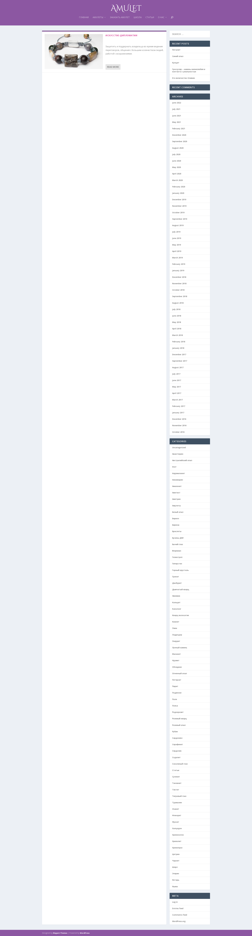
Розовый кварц (179, 718)
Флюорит (176, 815)
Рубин (175, 731)
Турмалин (177, 802)
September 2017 (179, 361)
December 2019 (179, 199)
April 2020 (176, 173)
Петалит (176, 50)
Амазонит (177, 486)
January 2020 (178, 193)
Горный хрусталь (180, 570)
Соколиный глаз (180, 764)
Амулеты (98, 17)
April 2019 (176, 251)
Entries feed (177, 908)
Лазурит (176, 641)
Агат (174, 467)
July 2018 (176, 309)
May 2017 (176, 386)
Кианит (175, 621)
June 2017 (176, 380)
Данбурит (177, 583)
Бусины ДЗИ (177, 538)
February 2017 (178, 406)
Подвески (176, 692)
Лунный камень (179, 647)
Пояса (175, 705)
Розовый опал (179, 725)
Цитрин (176, 854)
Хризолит (176, 841)
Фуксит (175, 822)
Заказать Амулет (120, 17)
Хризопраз (177, 847)
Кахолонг (176, 609)
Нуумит (175, 660)
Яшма (175, 886)
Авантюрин (177, 454)
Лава (174, 628)
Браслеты (176, 531)
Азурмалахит (178, 473)
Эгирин (175, 873)
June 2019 (176, 238)
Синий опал (177, 56)
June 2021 (176, 115)
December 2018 (179, 277)
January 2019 (178, 270)
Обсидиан (177, 667)
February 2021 (178, 128)
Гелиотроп (177, 557)
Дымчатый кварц (180, 589)
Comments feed (179, 915)
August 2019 (177, 225)
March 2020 (177, 180)
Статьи (150, 17)
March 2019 (177, 257)
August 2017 (177, 367)
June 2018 (176, 315)
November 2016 (179, 425)
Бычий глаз (177, 544)
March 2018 (177, 335)
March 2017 (177, 399)
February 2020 (178, 186)
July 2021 (176, 109)
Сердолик (177, 751)
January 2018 (178, 348)
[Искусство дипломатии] (74, 51)
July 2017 (176, 374)
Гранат (175, 576)
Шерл (175, 867)
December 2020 (179, 135)
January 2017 (178, 412)
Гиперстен (177, 563)
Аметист (176, 492)
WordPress (85, 933)
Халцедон (177, 828)
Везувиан (176, 550)
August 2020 (177, 148)
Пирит (175, 686)
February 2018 (178, 341)
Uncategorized (179, 447)
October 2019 (178, 212)
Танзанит (177, 783)
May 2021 (176, 122)
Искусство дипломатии (121, 35)
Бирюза (175, 525)
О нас (161, 17)
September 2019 (179, 219)
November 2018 (179, 283)
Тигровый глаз (179, 796)
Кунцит (175, 62)
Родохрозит (178, 712)
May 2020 (176, 167)
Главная (84, 17)
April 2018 (176, 328)
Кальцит (176, 602)
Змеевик (176, 596)
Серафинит (177, 744)
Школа (138, 17)
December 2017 (179, 354)
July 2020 (176, 154)
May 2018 (176, 322)
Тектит (175, 789)
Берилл (175, 518)
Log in (175, 902)
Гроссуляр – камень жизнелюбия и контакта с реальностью (188, 70)
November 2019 (179, 206)
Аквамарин (177, 479)
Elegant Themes (60, 933)
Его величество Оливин (183, 78)
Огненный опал (179, 673)
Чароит (175, 860)
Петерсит (176, 680)
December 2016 (179, 419)
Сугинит (176, 776)
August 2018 (177, 303)
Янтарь (175, 880)
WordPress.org (178, 921)
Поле (174, 699)
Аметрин (176, 499)
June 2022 (176, 102)
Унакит (175, 809)
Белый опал (177, 512)
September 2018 (179, 296)
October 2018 (178, 290)
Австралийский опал (182, 460)
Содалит (176, 757)
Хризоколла (178, 835)
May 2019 (176, 245)
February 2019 (178, 264)
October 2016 (178, 432)
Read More (113, 66)
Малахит (176, 654)
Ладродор (177, 634)
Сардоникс (177, 738)
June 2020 (176, 161)
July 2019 (176, 232)
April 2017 (176, 393)
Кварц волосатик (180, 615)
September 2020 (179, 141)
